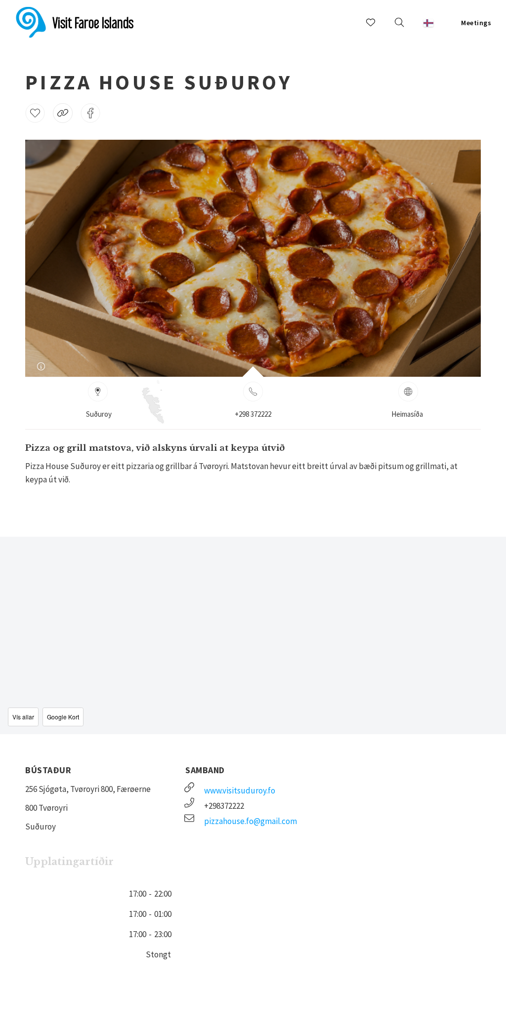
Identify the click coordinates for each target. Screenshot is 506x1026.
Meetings (476, 22)
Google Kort (63, 716)
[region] (253, 635)
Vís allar (23, 716)
